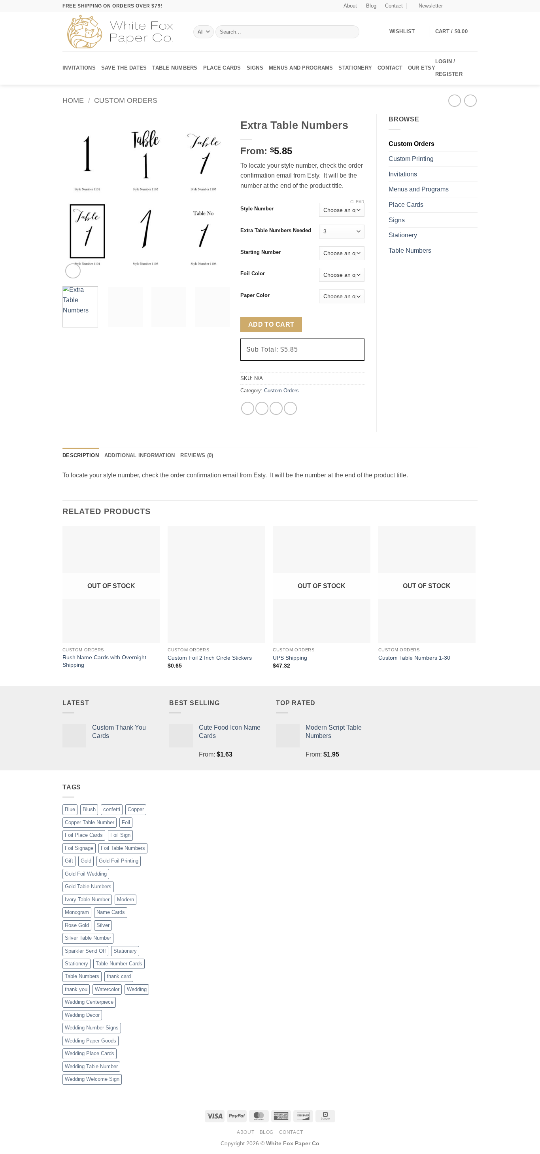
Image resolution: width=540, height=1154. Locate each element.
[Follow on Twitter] (466, 6)
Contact (394, 6)
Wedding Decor (82, 1015)
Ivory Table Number (87, 899)
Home (73, 100)
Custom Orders (125, 100)
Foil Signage (79, 848)
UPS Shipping (290, 658)
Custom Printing (411, 158)
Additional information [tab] (139, 455)
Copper (136, 809)
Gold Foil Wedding (86, 874)
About (350, 6)
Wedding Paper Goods (90, 1041)
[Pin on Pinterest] (290, 408)
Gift (69, 861)
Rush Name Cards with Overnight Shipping (104, 661)
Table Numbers (174, 68)
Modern (125, 899)
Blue (70, 809)
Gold (86, 861)
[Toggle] (473, 174)
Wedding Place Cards (89, 1053)
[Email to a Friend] (276, 408)
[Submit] (351, 32)
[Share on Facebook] (247, 408)
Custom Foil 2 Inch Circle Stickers (210, 658)
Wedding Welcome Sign (92, 1079)
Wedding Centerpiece (89, 1002)
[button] (427, 6)
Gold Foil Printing (118, 861)
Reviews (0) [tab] (196, 455)
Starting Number (260, 252)
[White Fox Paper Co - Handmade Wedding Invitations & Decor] (121, 31)
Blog (371, 6)
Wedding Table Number (91, 1066)
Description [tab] (80, 455)
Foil (126, 822)
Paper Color (255, 295)
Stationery (355, 68)
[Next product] (454, 101)
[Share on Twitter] (261, 408)
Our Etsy (421, 68)
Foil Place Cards (84, 835)
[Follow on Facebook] (451, 6)
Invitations (79, 68)
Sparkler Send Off (85, 951)
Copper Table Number (89, 822)
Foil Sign (120, 835)
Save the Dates (124, 68)
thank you (76, 989)
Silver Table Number (88, 938)
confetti (111, 809)
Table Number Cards (119, 964)
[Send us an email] (473, 6)
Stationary (125, 951)
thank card (119, 976)
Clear (357, 201)
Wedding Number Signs (92, 1028)
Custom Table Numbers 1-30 (414, 658)
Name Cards (110, 912)
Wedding (137, 989)
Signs (255, 68)
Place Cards (222, 68)
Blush (89, 809)
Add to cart (271, 324)
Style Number (257, 209)
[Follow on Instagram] (458, 6)
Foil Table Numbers (123, 848)
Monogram (77, 912)
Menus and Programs (301, 68)
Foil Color (252, 273)
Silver (103, 925)
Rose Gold (77, 925)
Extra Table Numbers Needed (275, 230)
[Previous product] (470, 101)
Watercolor (107, 989)
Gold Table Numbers (88, 886)
